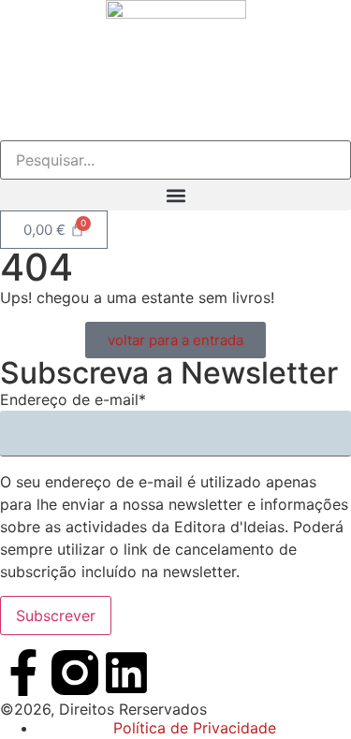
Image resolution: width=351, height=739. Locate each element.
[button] (175, 195)
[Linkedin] (126, 672)
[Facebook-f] (23, 672)
